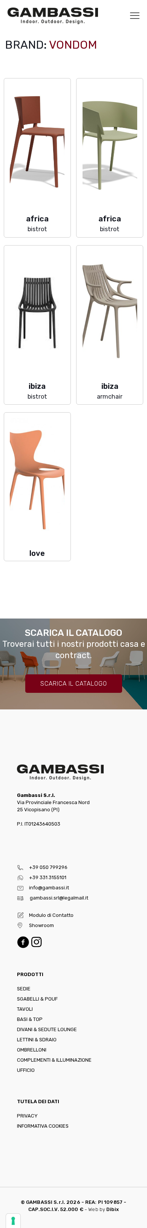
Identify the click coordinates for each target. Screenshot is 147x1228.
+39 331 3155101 (47, 877)
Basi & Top (30, 1019)
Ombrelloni (31, 1050)
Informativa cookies (43, 1126)
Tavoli (25, 1009)
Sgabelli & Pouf (37, 999)
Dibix (112, 1209)
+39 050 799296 (48, 867)
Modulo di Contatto (51, 915)
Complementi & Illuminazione (54, 1060)
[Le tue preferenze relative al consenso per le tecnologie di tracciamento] (13, 1221)
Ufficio (26, 1070)
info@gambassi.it (49, 887)
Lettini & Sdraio (37, 1039)
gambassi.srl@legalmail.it (59, 898)
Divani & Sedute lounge (47, 1029)
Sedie (24, 989)
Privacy (27, 1116)
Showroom (41, 925)
